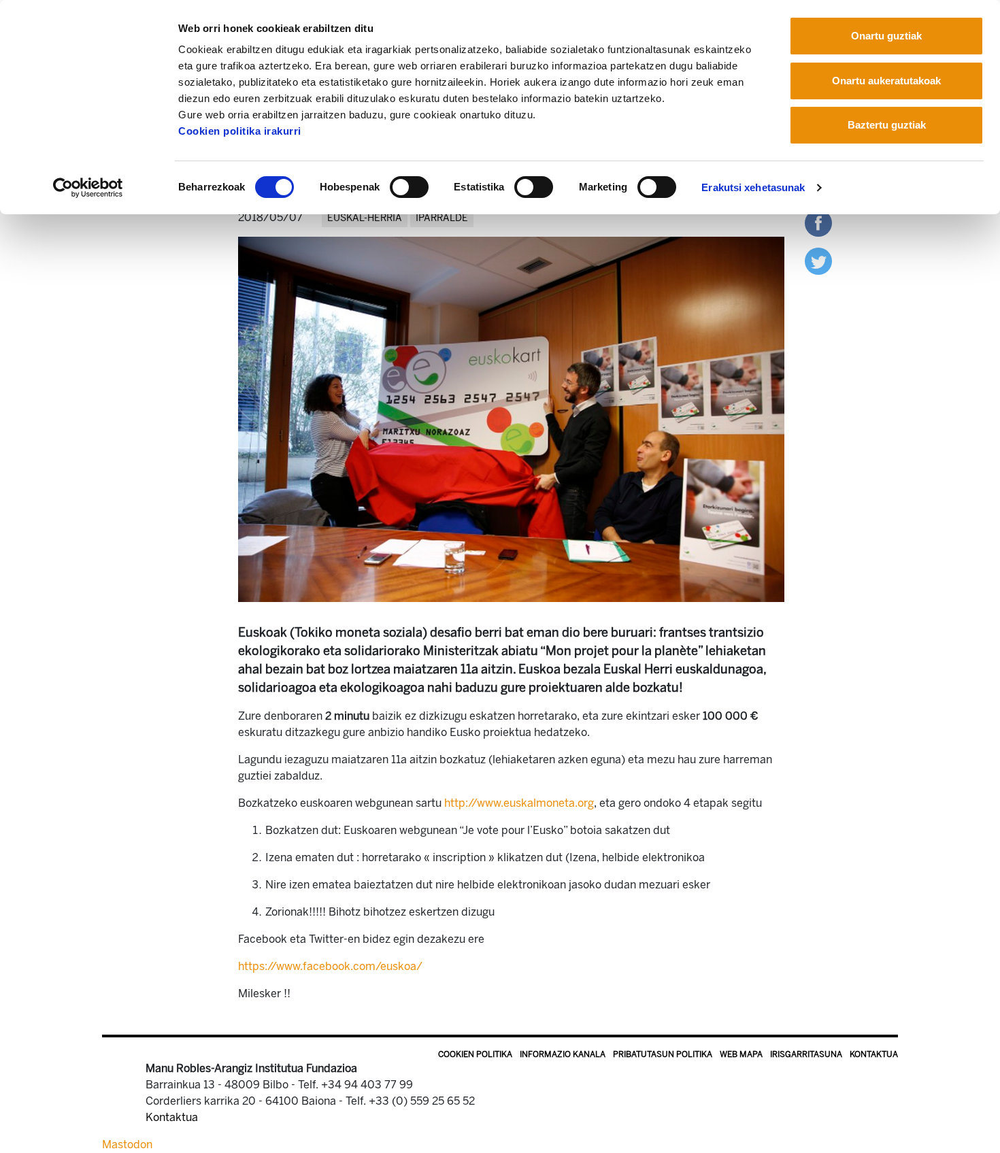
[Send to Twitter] (818, 260)
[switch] (409, 187)
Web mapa (741, 1054)
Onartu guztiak (886, 35)
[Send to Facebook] (818, 222)
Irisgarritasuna (806, 1054)
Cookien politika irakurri (239, 131)
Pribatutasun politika (662, 1054)
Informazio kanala (562, 1054)
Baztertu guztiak (887, 125)
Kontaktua (874, 1054)
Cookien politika (475, 1054)
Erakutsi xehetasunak (753, 187)
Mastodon (127, 1144)
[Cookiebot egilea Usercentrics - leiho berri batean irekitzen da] (88, 188)
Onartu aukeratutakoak (886, 80)
